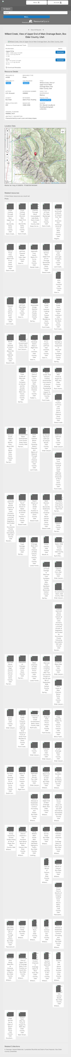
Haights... (57, 238)
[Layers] (63, 131)
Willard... (45, 788)
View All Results (36, 30)
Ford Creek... (46, 327)
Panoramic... (58, 914)
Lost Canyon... (23, 349)
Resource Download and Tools (16, 45)
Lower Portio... (35, 565)
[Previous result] (29, 30)
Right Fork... (22, 789)
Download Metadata (14, 67)
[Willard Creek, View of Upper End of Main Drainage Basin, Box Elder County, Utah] (35, 42)
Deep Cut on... (35, 226)
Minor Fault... (58, 736)
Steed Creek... (47, 272)
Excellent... (10, 1038)
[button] (35, 154)
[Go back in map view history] (7, 160)
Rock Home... (58, 388)
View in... (21, 263)
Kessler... (9, 541)
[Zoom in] (7, 130)
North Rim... (58, 556)
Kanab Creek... (35, 267)
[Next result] (43, 30)
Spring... (33, 321)
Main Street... (22, 1035)
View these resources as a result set (17, 196)
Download (60, 52)
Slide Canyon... (47, 451)
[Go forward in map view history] (7, 157)
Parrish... (9, 462)
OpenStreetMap (55, 183)
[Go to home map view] (7, 154)
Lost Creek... (58, 267)
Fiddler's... (33, 398)
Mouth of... (45, 554)
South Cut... (10, 793)
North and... (34, 728)
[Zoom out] (7, 150)
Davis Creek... (10, 234)
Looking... (33, 855)
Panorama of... (11, 947)
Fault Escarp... (47, 733)
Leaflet (42, 183)
